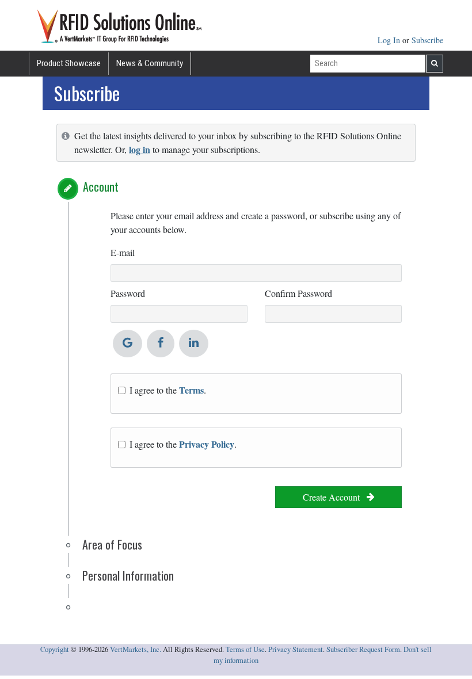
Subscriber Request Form (363, 649)
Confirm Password (298, 293)
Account (101, 186)
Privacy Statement (295, 649)
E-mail (123, 252)
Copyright (54, 649)
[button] (68, 189)
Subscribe (427, 40)
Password (128, 293)
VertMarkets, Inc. (135, 649)
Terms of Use (245, 649)
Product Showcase (69, 63)
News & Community (149, 63)
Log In (390, 40)
